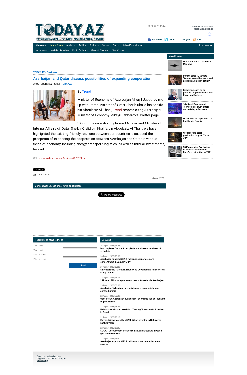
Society (105, 45)
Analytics (70, 45)
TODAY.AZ (39, 72)
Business (94, 45)
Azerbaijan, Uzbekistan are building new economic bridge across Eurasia (129, 289)
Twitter (172, 39)
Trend (86, 91)
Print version (44, 174)
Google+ (186, 39)
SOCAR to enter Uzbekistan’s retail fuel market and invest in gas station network (131, 332)
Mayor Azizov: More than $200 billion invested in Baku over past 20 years (130, 321)
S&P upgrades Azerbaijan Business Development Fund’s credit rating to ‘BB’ (132, 271)
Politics (82, 45)
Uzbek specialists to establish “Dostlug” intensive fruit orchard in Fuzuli (132, 311)
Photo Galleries (80, 50)
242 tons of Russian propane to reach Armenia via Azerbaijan (131, 280)
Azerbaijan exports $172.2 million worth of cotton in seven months (130, 343)
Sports (116, 45)
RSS (199, 39)
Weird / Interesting (60, 50)
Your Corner (118, 50)
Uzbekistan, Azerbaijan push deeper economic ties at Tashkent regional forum (132, 300)
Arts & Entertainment (133, 45)
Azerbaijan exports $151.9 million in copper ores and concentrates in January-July (127, 260)
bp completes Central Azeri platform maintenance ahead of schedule (130, 250)
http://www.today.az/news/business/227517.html (62, 158)
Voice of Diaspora (99, 50)
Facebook (157, 39)
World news (41, 50)
